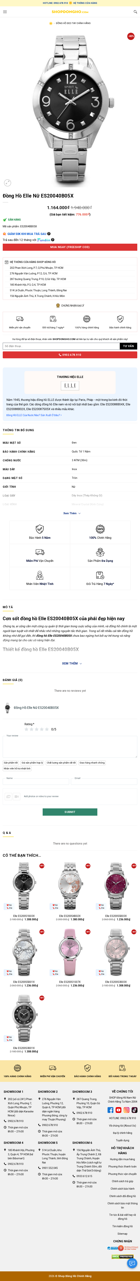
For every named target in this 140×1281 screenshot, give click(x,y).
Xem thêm (70, 663)
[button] (5, 11)
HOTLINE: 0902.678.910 (55, 3)
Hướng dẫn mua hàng (122, 1159)
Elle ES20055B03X (116, 916)
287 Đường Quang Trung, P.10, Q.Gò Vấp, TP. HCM (38, 279)
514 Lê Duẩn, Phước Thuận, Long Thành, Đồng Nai (38, 290)
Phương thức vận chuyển (122, 1174)
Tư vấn (128, 346)
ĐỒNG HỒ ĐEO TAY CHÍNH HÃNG (73, 23)
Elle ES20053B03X (116, 982)
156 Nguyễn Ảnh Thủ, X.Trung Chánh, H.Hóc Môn (37, 296)
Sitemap (122, 1233)
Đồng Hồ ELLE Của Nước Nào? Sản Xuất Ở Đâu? (33, 415)
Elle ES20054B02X (70, 916)
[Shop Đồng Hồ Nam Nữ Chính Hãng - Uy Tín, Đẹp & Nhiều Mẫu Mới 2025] (70, 11)
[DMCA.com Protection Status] (123, 1256)
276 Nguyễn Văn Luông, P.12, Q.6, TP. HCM (33, 273)
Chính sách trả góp (122, 1181)
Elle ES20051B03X (24, 916)
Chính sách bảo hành (123, 1188)
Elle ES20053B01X (24, 1048)
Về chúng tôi (116, 1125)
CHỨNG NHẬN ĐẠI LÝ (72, 305)
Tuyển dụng (122, 1140)
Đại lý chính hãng (122, 1132)
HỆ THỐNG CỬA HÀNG (85, 3)
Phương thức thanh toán (122, 1166)
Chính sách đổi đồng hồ (122, 1196)
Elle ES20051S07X (70, 982)
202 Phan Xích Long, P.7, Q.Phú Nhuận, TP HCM (36, 267)
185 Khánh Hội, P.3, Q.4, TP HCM (28, 284)
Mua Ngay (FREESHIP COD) (70, 247)
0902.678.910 (71, 354)
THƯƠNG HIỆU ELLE (70, 377)
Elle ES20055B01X (24, 982)
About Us (130, 1125)
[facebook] (110, 1109)
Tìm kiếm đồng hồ (122, 1226)
